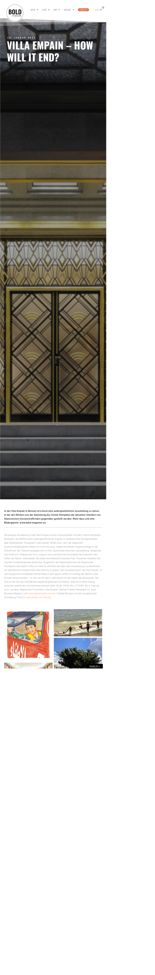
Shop (44, 9)
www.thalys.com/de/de (38, 597)
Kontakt (67, 9)
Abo (55, 9)
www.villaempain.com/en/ (42, 593)
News (33, 9)
